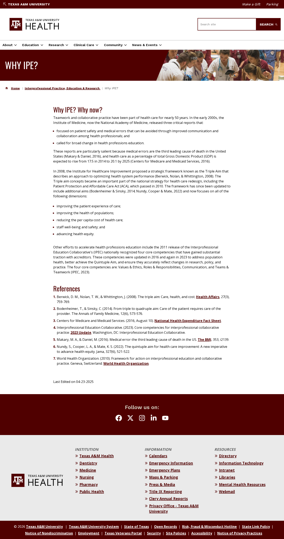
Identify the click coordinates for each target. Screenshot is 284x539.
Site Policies (176, 533)
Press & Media (162, 484)
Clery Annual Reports (168, 498)
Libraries (227, 477)
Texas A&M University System (94, 526)
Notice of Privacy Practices (239, 533)
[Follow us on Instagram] (142, 418)
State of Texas (136, 526)
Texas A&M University (29, 4)
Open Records (165, 526)
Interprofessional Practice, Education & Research (62, 88)
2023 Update (80, 332)
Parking (272, 4)
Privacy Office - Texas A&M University (174, 508)
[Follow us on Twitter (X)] (130, 418)
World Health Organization (126, 363)
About (7, 45)
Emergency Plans (164, 470)
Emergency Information (171, 463)
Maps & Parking (163, 477)
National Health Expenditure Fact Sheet (187, 320)
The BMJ (204, 339)
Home (15, 88)
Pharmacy (88, 484)
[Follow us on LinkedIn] (153, 418)
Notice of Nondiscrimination (49, 533)
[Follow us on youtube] (165, 418)
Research (56, 45)
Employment (88, 533)
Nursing (86, 477)
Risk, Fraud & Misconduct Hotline (209, 526)
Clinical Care (84, 45)
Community (113, 45)
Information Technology (241, 463)
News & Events (145, 45)
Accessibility (201, 533)
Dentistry (88, 463)
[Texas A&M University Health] (34, 24)
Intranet (227, 470)
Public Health (91, 491)
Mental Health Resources (242, 484)
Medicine (87, 470)
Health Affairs (207, 297)
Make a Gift (251, 4)
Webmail (227, 491)
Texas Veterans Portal (123, 533)
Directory (228, 455)
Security (154, 533)
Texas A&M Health (96, 455)
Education (30, 45)
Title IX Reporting (165, 491)
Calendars (158, 455)
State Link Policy (256, 526)
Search (267, 24)
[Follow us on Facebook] (119, 418)
